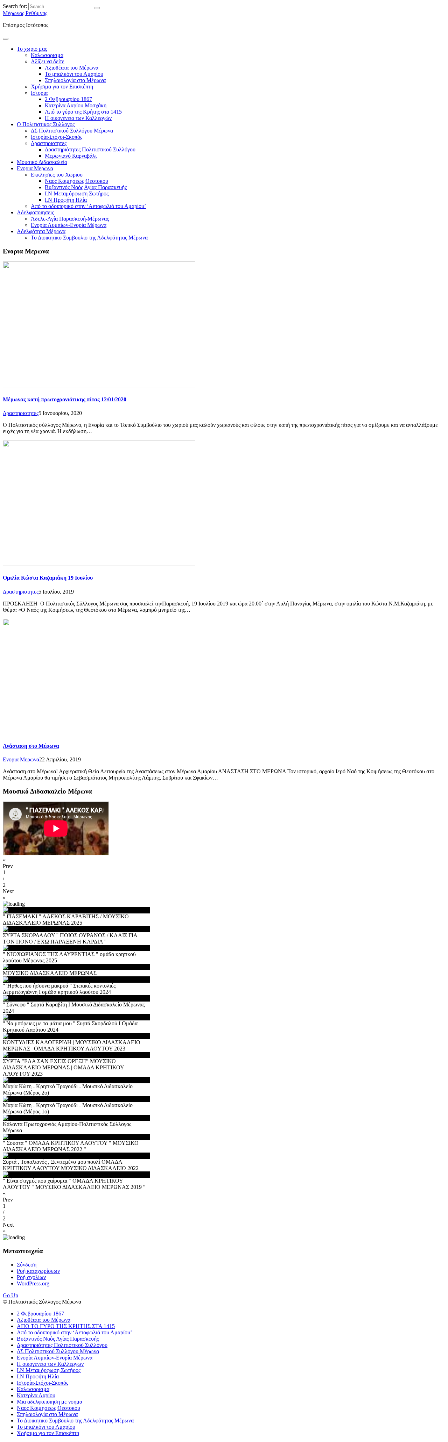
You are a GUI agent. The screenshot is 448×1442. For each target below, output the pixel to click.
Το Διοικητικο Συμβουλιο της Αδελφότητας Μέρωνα (89, 238)
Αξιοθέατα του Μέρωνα (71, 68)
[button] (224, 863)
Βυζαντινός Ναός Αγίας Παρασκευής (86, 187)
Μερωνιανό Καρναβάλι (71, 156)
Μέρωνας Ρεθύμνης (25, 13)
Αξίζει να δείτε (47, 61)
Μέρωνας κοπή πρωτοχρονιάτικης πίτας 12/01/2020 (64, 399)
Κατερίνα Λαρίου (36, 1395)
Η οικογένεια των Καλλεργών (78, 118)
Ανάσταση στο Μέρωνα (31, 746)
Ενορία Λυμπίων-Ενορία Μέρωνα (68, 225)
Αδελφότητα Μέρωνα (41, 231)
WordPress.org (33, 1283)
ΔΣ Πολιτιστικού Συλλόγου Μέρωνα (72, 131)
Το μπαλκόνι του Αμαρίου (74, 74)
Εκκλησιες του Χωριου (57, 175)
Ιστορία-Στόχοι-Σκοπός (56, 137)
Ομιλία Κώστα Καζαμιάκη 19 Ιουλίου (48, 578)
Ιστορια (39, 93)
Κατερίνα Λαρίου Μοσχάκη (75, 105)
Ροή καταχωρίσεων (38, 1271)
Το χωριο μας (32, 49)
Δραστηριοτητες (48, 143)
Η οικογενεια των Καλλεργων (50, 1364)
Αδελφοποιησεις (35, 212)
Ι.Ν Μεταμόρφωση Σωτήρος (76, 193)
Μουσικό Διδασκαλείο (42, 162)
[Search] (97, 8)
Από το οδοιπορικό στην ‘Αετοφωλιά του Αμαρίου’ (88, 206)
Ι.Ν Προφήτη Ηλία (66, 200)
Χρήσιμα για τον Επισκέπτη (62, 86)
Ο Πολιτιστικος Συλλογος (46, 124)
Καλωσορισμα (47, 55)
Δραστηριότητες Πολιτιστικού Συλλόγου (90, 149)
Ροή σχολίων (31, 1277)
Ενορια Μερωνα (35, 168)
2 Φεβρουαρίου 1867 (68, 99)
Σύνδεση (26, 1265)
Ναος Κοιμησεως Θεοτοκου (76, 181)
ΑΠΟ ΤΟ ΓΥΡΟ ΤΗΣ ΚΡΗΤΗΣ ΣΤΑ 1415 (66, 1326)
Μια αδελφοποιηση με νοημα (49, 1402)
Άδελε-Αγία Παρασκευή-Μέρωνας (70, 219)
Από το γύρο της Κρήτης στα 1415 (83, 112)
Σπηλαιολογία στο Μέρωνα (75, 80)
